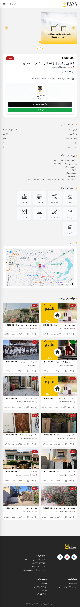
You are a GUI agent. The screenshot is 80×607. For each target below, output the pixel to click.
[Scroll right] (75, 334)
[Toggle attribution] (72, 284)
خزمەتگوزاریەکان (42, 594)
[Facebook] (74, 557)
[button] (40, 266)
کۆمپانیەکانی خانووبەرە (40, 587)
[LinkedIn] (60, 557)
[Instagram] (67, 557)
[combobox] (12, 4)
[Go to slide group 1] (40, 42)
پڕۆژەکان (44, 590)
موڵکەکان (44, 583)
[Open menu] (4, 4)
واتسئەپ (38, 110)
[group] (70, 198)
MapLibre (67, 284)
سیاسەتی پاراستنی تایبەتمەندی (68, 587)
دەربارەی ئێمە (73, 583)
